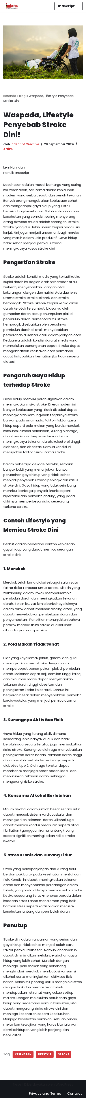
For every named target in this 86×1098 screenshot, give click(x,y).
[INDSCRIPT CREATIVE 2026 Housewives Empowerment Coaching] (10, 6)
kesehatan (23, 1054)
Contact (74, 1093)
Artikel (8, 149)
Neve (17, 1084)
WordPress (64, 1084)
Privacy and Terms (45, 1093)
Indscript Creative (25, 144)
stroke (63, 1054)
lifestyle (44, 1054)
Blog (22, 96)
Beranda (9, 96)
